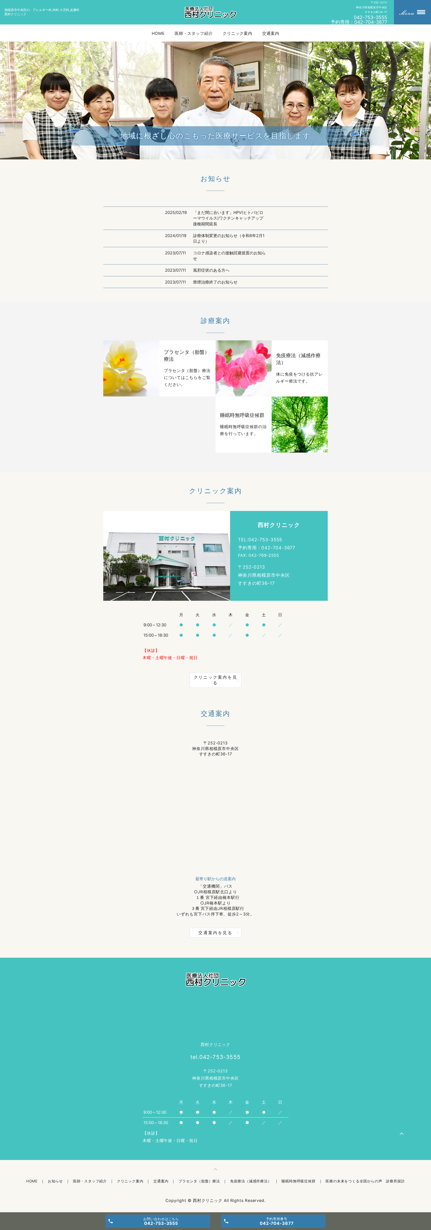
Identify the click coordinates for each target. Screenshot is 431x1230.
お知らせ (55, 1181)
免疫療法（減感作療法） (251, 1181)
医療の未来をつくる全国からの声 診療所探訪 (365, 1181)
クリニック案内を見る (215, 680)
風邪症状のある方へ (211, 270)
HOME (158, 33)
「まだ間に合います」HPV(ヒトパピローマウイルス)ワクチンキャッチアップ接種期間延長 (228, 218)
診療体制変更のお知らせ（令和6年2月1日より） (228, 238)
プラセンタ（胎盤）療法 (199, 1181)
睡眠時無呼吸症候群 (298, 1181)
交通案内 (270, 33)
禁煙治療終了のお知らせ (215, 282)
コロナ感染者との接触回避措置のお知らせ (229, 256)
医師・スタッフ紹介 (194, 33)
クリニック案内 (237, 33)
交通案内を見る (215, 932)
